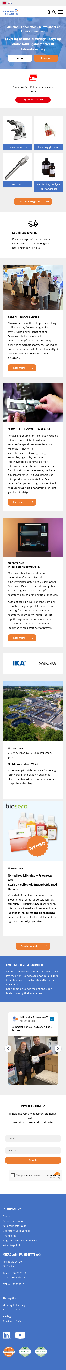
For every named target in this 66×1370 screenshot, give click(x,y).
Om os (6, 1216)
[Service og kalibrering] (9, 1352)
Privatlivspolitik (11, 1245)
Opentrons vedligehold (16, 1230)
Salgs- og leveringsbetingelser (20, 1240)
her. (19, 976)
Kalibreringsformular (15, 1226)
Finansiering (10, 1235)
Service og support (14, 1221)
